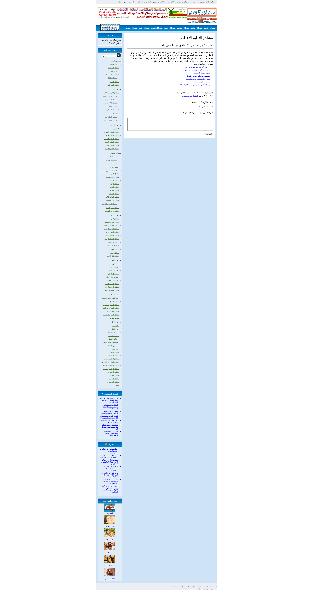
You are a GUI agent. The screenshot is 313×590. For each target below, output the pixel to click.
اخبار (194, 2)
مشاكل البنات (196, 28)
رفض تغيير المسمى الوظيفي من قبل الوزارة (108, 421)
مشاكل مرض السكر (112, 208)
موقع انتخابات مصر (174, 2)
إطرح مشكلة (122, 2)
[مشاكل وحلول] (202, 23)
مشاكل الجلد (115, 184)
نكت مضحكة (110, 565)
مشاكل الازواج (114, 219)
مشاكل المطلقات (113, 382)
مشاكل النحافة (114, 194)
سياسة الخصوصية (190, 586)
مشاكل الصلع (114, 187)
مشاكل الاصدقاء (111, 74)
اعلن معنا (132, 2)
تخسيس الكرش (111, 163)
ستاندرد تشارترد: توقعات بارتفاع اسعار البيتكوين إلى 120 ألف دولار (109, 462)
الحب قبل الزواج (113, 274)
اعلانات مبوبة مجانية (144, 2)
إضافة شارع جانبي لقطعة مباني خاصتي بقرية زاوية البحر (110, 427)
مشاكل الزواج (114, 301)
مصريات (201, 2)
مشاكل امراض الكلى (112, 197)
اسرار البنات (115, 329)
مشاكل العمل (114, 82)
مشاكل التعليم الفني (112, 145)
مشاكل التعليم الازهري (111, 135)
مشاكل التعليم (156, 28)
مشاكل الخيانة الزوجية (111, 229)
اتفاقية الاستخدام (201, 586)
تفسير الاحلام (114, 64)
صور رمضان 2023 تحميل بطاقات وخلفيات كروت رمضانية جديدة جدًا (110, 481)
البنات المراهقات (113, 332)
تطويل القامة (114, 174)
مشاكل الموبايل (113, 114)
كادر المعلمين (114, 129)
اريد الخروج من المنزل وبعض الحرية (198, 76)
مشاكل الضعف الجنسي (111, 239)
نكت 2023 (109, 513)
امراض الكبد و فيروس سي (110, 171)
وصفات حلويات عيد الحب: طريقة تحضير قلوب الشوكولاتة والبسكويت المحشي (109, 489)
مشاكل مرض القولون (112, 211)
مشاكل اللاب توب (111, 103)
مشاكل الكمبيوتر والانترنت (110, 93)
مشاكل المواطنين (113, 85)
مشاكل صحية (131, 28)
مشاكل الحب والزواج (112, 287)
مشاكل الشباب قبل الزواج (110, 308)
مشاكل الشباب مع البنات (111, 311)
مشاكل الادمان (114, 180)
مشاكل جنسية (114, 253)
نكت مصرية (110, 526)
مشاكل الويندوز (112, 109)
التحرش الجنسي (113, 336)
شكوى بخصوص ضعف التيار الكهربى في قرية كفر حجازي (109, 417)
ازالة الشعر (115, 326)
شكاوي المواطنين (159, 2)
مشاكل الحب (209, 28)
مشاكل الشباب (183, 28)
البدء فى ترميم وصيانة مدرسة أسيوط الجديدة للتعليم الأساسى (110, 407)
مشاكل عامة (209, 34)
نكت (109, 552)
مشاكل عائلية (112, 78)
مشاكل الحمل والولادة (111, 225)
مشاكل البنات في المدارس (110, 362)
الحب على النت (114, 270)
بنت (191, 96)
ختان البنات (115, 349)
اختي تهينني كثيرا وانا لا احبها (201, 73)
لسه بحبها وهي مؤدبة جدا (202, 82)
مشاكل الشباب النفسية (111, 305)
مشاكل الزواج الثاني (112, 232)
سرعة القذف (112, 242)
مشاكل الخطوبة (113, 372)
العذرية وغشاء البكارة (112, 346)
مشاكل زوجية (169, 28)
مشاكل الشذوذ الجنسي (111, 315)
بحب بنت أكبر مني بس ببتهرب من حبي (197, 67)
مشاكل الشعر (114, 375)
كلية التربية (185, 96)
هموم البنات (115, 385)
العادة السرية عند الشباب (110, 298)
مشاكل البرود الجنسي (111, 222)
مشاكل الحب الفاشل (112, 284)
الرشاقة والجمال (113, 339)
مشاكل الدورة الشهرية (109, 204)
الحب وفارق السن (113, 280)
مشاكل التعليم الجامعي (111, 142)
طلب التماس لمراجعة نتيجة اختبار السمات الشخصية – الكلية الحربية (109, 400)
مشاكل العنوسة (114, 379)
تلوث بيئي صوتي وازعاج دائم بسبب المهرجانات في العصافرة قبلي (108, 433)
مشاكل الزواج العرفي (112, 235)
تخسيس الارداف (111, 160)
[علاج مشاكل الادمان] (142, 18)
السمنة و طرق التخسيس (111, 156)
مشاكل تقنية (144, 28)
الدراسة (195, 96)
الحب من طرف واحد (112, 277)
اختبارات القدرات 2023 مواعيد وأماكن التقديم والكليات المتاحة (110, 468)
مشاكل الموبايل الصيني (109, 120)
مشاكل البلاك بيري (111, 117)
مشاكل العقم (114, 249)
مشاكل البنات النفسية (111, 359)
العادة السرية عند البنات (111, 342)
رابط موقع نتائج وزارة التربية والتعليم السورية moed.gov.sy (109, 451)
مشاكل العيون (114, 190)
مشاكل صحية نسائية (112, 200)
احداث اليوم (186, 2)
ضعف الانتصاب (112, 245)
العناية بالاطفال (114, 167)
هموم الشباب (114, 318)
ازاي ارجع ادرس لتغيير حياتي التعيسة (198, 79)
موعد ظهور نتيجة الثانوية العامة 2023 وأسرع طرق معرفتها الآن (110, 475)
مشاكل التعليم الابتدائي (111, 132)
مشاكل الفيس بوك (110, 100)
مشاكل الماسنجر (111, 106)
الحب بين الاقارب (113, 267)
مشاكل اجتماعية (113, 68)
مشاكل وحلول (211, 2)
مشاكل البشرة (114, 355)
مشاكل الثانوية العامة (112, 149)
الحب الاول (115, 264)
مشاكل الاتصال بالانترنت (109, 96)
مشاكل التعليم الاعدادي (111, 139)
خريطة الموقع (210, 586)
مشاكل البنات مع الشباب (111, 369)
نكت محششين (110, 578)
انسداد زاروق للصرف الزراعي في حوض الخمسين (109, 412)
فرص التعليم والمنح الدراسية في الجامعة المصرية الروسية (108, 456)
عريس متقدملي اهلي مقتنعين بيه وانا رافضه (196, 70)
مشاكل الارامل (114, 352)
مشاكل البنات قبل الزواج (111, 365)
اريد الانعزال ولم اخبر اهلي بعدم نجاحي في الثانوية (194, 85)
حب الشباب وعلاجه (112, 177)
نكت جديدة (109, 539)
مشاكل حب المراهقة (112, 290)
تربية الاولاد (113, 71)
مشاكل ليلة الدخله (113, 256)
